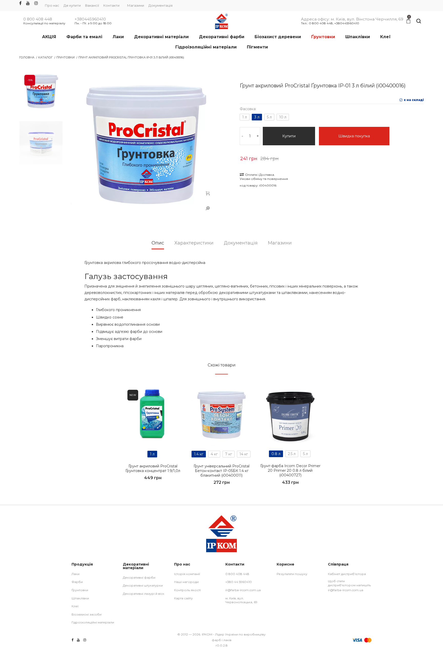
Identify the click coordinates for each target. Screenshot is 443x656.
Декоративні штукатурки (143, 585)
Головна (26, 57)
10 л (282, 117)
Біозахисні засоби (87, 614)
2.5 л (292, 454)
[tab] (158, 244)
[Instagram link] (36, 3)
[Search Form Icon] (419, 21)
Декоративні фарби (139, 577)
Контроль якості (187, 590)
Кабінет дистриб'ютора (347, 574)
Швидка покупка (354, 136)
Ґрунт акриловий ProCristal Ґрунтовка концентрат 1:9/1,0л (152, 468)
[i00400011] (221, 415)
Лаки (75, 574)
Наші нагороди (186, 582)
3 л (256, 117)
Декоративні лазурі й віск (143, 594)
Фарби (77, 582)
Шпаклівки (80, 598)
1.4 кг (198, 454)
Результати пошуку (292, 574)
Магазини (135, 5)
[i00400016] (207, 193)
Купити (289, 136)
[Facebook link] (20, 3)
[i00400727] (290, 415)
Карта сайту (183, 598)
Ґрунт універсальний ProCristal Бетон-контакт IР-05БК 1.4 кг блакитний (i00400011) (221, 471)
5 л (269, 117)
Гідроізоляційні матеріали (93, 622)
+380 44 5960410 (238, 582)
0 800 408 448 (37, 19)
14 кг (243, 454)
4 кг (214, 454)
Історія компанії (187, 574)
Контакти (111, 5)
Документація (160, 5)
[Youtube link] (28, 3)
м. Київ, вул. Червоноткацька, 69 (241, 600)
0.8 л (275, 454)
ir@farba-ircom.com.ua (243, 590)
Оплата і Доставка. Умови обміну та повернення (264, 177)
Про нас (52, 5)
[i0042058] (152, 415)
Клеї (75, 606)
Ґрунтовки (65, 57)
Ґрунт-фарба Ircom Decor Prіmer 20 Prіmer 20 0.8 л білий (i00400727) (290, 470)
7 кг (228, 454)
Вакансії (92, 5)
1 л (244, 117)
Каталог (45, 57)
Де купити (72, 5)
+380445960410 (90, 19)
